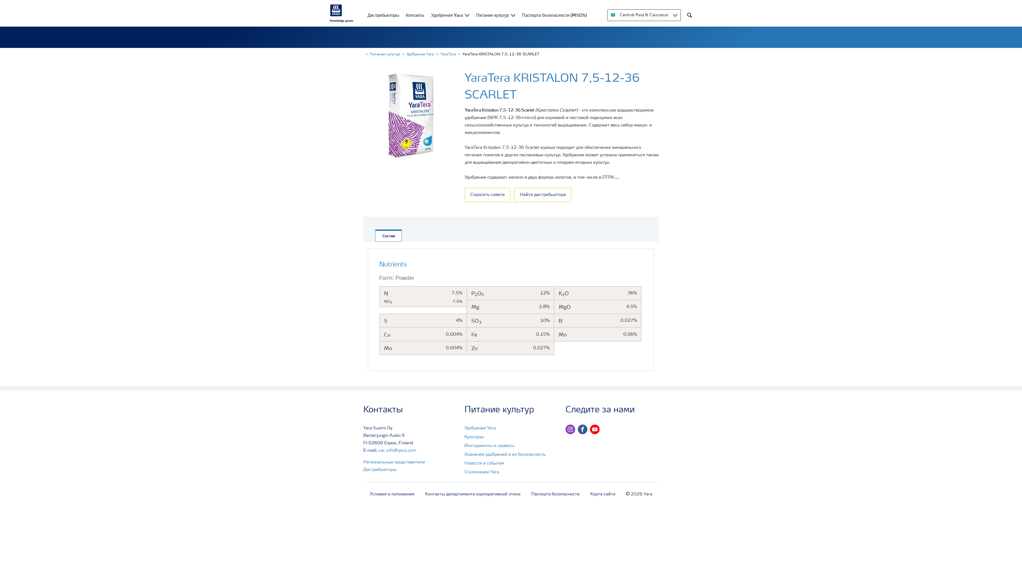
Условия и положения (392, 494)
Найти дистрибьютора (543, 195)
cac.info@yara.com (397, 451)
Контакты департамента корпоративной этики (473, 494)
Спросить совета (487, 195)
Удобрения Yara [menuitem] (447, 15)
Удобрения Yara (420, 54)
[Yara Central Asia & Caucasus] (341, 13)
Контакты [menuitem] (415, 15)
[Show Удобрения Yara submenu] (467, 15)
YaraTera (448, 54)
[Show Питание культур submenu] (513, 15)
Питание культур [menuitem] (492, 15)
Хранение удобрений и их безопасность (505, 455)
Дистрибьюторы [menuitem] (383, 15)
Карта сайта (602, 494)
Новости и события (484, 463)
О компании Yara (481, 472)
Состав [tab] (388, 236)
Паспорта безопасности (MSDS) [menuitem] (554, 15)
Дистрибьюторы (380, 470)
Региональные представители (394, 462)
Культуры (474, 437)
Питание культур (385, 54)
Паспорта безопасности (555, 494)
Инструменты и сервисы (489, 446)
